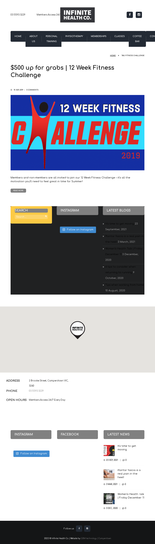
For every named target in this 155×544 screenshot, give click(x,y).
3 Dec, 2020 (112, 508)
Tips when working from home (124, 285)
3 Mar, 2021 (111, 484)
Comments (32, 90)
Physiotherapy (74, 36)
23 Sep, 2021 (112, 460)
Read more (18, 190)
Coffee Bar (137, 39)
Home (18, 36)
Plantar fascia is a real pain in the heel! (129, 474)
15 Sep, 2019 (18, 90)
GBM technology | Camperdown (96, 538)
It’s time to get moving (119, 223)
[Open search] (118, 14)
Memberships (98, 36)
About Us (33, 39)
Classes (119, 36)
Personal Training (51, 39)
